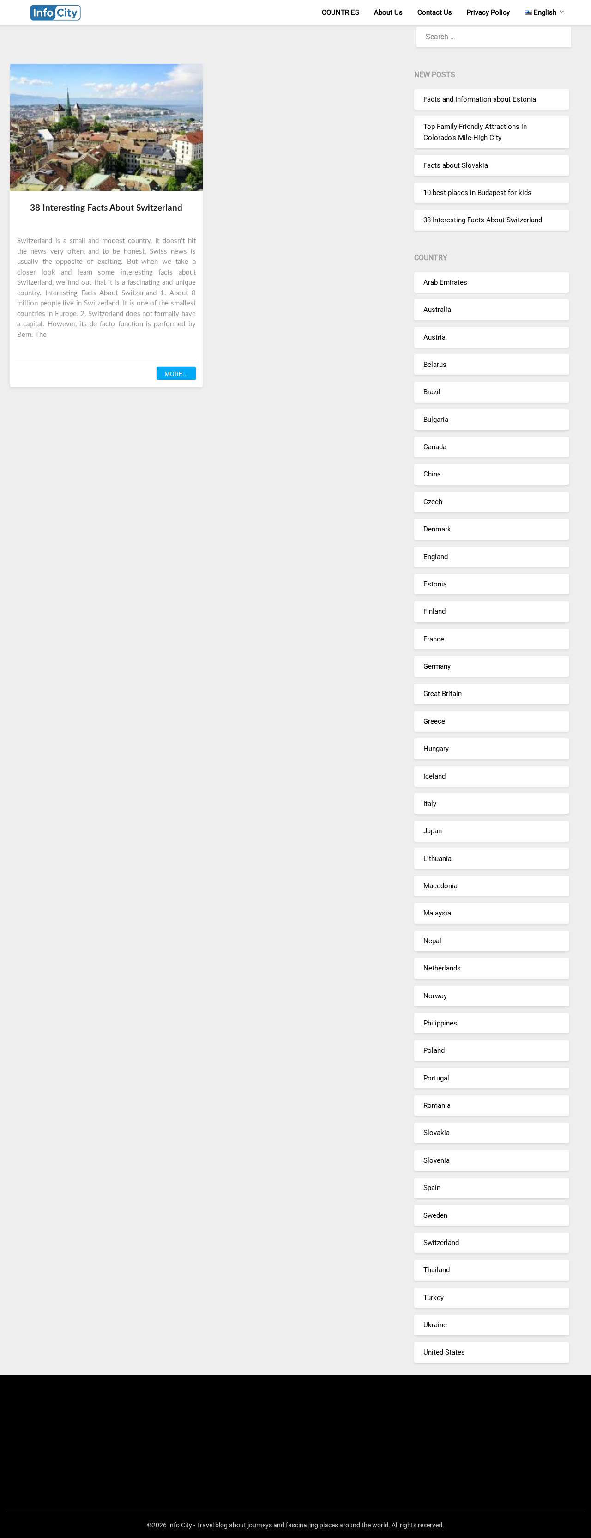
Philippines (440, 1023)
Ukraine (435, 1325)
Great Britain (442, 694)
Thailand (436, 1270)
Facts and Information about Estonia (479, 99)
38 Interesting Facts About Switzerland (106, 208)
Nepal (432, 941)
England (435, 557)
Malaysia (437, 913)
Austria (434, 337)
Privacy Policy (488, 12)
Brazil (431, 392)
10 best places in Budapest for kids (477, 193)
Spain (431, 1188)
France (433, 639)
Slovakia (436, 1133)
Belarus (434, 364)
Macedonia (440, 886)
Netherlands (442, 968)
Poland (434, 1050)
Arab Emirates (445, 282)
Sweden (435, 1215)
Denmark (437, 529)
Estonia (435, 584)
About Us (388, 12)
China (432, 474)
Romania (437, 1105)
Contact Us (434, 12)
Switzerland (441, 1243)
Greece (434, 721)
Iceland (434, 776)
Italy (429, 804)
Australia (437, 309)
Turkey (433, 1298)
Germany (437, 666)
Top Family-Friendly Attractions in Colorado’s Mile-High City (475, 132)
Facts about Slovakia (455, 165)
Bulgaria (435, 419)
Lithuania (437, 858)
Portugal (436, 1078)
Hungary (436, 749)
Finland (434, 611)
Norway (435, 996)
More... (176, 374)
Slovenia (436, 1160)
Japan (432, 831)
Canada (434, 447)
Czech (432, 502)
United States (444, 1352)
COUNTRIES (340, 12)
